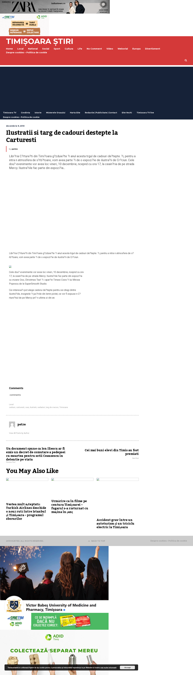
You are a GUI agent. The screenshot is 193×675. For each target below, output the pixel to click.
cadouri (12, 407)
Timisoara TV (9, 112)
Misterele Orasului (55, 112)
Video (109, 48)
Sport (57, 48)
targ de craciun (52, 407)
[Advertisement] (96, 88)
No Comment (94, 48)
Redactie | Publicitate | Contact (101, 112)
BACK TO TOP (98, 541)
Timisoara (63, 407)
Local (11, 404)
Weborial (123, 48)
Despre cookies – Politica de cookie (26, 52)
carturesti (20, 407)
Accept (127, 667)
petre (15, 149)
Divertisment (152, 48)
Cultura (69, 48)
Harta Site (75, 112)
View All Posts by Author (19, 433)
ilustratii (33, 407)
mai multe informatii (108, 667)
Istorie (38, 112)
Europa (136, 48)
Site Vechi (127, 112)
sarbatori (41, 407)
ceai (27, 407)
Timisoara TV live (145, 112)
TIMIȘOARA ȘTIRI (39, 41)
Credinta (25, 112)
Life (80, 48)
